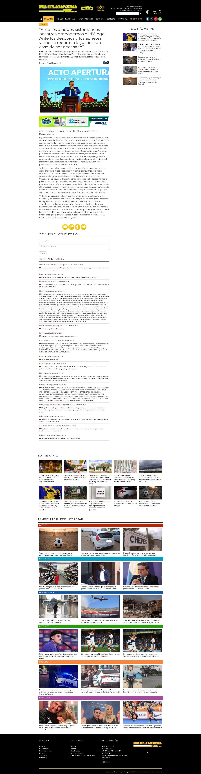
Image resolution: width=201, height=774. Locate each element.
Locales (59, 19)
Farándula (123, 19)
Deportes (100, 19)
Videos (73, 749)
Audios (73, 746)
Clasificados (136, 19)
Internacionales (85, 19)
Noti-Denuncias (77, 753)
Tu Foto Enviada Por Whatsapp (83, 755)
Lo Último (48, 19)
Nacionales (70, 19)
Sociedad (111, 19)
